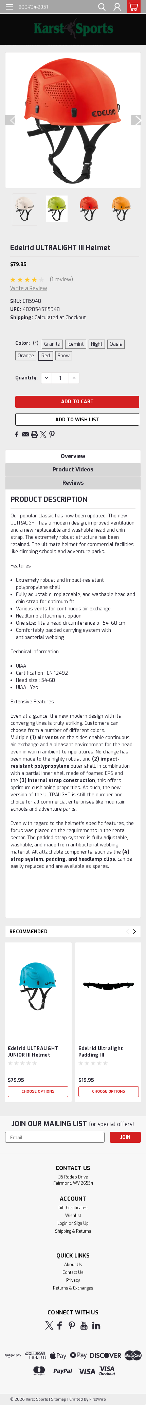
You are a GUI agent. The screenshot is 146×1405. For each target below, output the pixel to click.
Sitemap (58, 1399)
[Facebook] (16, 434)
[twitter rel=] (49, 1325)
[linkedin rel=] (96, 1325)
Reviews (73, 482)
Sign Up (81, 1223)
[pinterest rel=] (72, 1325)
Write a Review (28, 288)
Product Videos (73, 469)
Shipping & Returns (73, 1231)
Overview (73, 456)
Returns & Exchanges (73, 1288)
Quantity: (26, 378)
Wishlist (73, 1215)
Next (136, 120)
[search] (102, 8)
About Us (73, 1264)
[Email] (25, 434)
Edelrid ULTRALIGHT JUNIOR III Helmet (33, 1051)
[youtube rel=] (84, 1325)
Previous (10, 120)
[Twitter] (43, 434)
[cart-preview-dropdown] (132, 6)
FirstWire (97, 1399)
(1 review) (61, 279)
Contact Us (73, 1272)
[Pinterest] (52, 434)
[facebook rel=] (59, 1325)
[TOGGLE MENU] (9, 8)
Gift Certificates (73, 1208)
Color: (26, 343)
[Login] (117, 8)
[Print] (34, 434)
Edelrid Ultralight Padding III (100, 1051)
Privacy (73, 1280)
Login (62, 1223)
